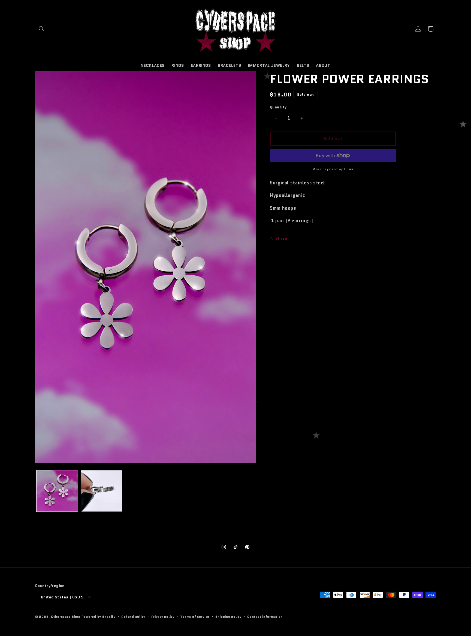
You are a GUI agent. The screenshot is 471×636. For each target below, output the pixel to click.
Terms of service (194, 616)
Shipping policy (228, 616)
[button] (41, 29)
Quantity (278, 107)
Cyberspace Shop (65, 616)
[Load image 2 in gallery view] (101, 491)
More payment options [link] (332, 169)
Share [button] (281, 238)
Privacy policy (162, 616)
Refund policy (133, 616)
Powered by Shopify (98, 616)
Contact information (265, 616)
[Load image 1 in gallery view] (57, 491)
